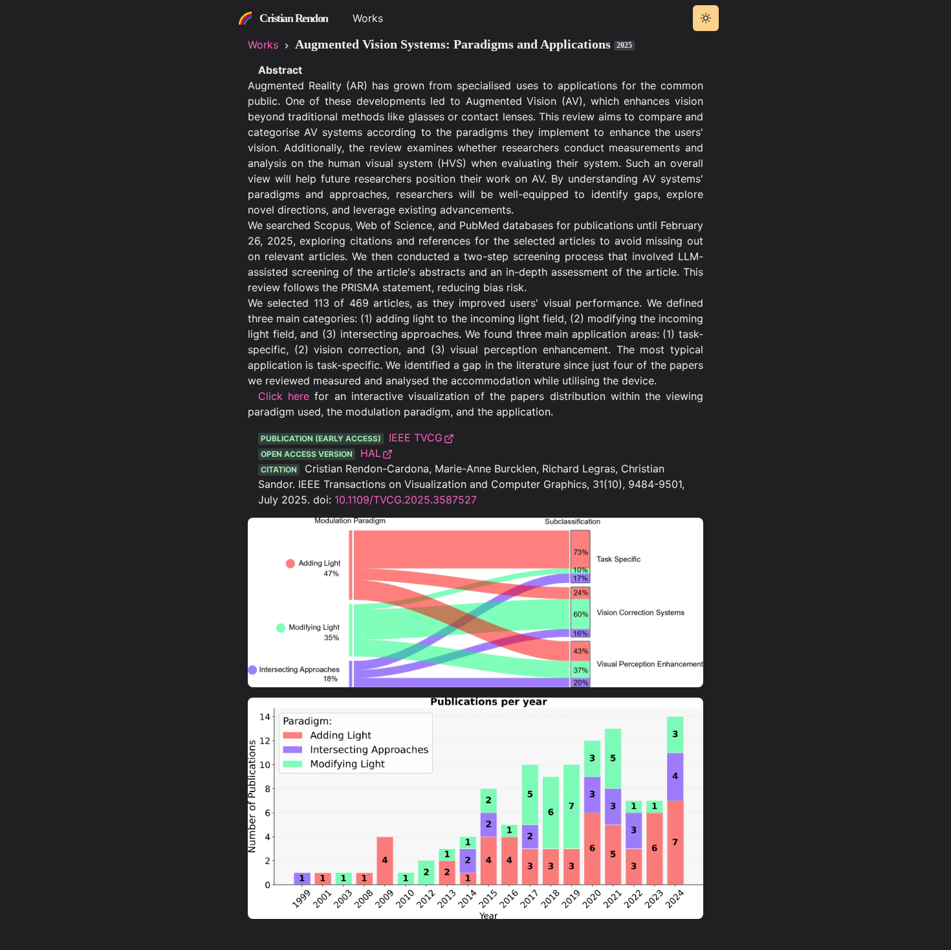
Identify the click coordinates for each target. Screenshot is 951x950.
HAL (370, 453)
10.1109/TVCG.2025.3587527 (405, 499)
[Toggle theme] (706, 18)
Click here (283, 396)
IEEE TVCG (416, 437)
